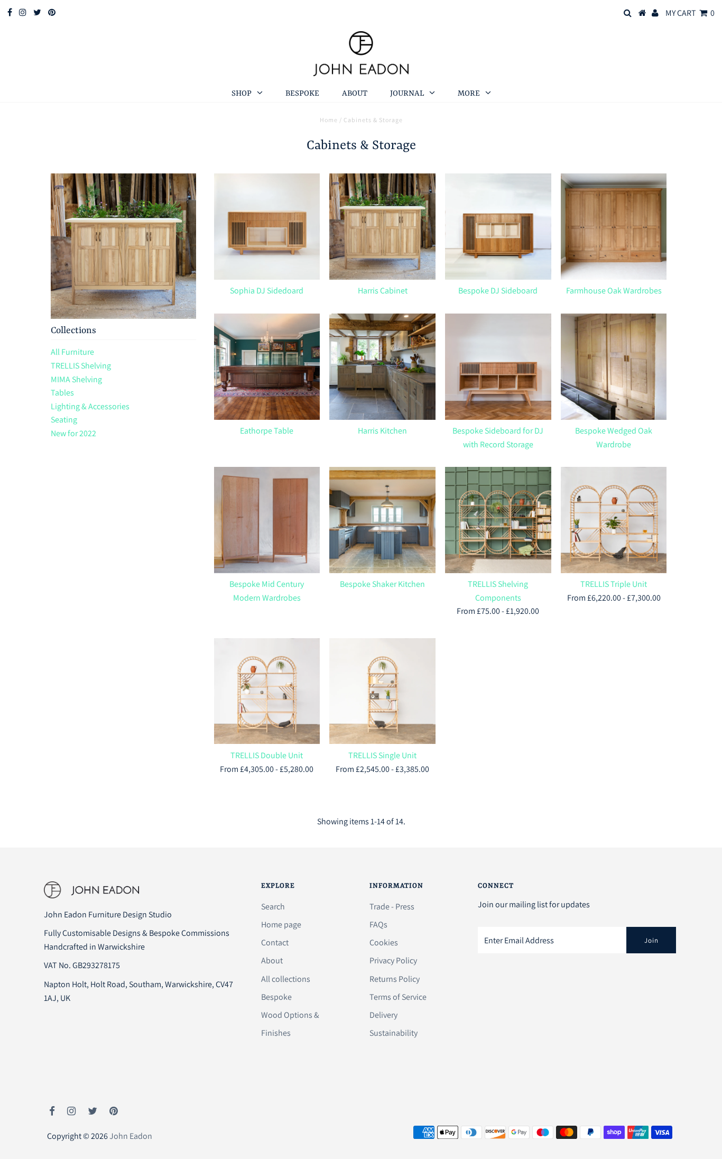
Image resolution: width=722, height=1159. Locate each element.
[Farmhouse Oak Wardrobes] (614, 226)
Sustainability (393, 1032)
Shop (242, 93)
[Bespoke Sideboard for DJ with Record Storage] (498, 367)
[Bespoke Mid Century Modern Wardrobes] (267, 520)
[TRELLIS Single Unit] (382, 691)
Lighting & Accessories (90, 406)
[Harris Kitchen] (382, 367)
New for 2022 (73, 433)
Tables (62, 392)
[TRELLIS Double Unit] (267, 691)
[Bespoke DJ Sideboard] (498, 226)
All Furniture (72, 351)
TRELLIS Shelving (81, 365)
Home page (281, 924)
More (469, 93)
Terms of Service (398, 996)
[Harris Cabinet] (382, 226)
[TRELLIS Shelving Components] (498, 520)
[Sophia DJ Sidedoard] (267, 226)
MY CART (690, 13)
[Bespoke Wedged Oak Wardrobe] (614, 367)
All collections (285, 979)
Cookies (383, 942)
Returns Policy (394, 979)
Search (273, 906)
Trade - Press (391, 906)
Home (329, 120)
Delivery (383, 1014)
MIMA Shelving (76, 379)
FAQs (378, 924)
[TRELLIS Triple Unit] (614, 520)
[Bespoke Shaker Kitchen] (382, 520)
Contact (275, 942)
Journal (407, 93)
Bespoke (302, 93)
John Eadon (130, 1136)
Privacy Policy (393, 960)
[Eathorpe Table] (267, 367)
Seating (64, 419)
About (354, 93)
